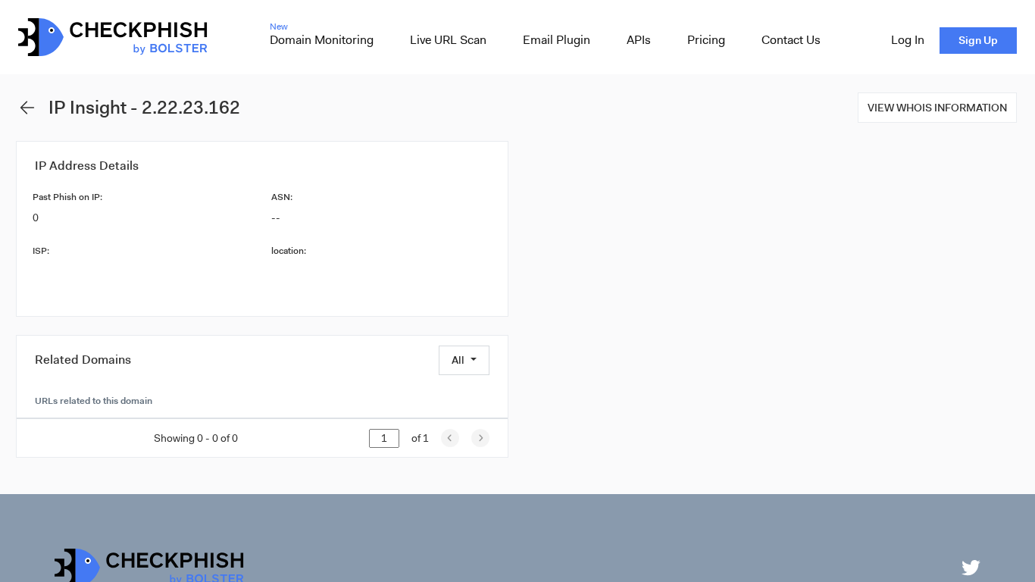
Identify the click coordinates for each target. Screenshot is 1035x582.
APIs (639, 40)
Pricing (706, 40)
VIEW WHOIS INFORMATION (937, 107)
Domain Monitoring (322, 40)
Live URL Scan (448, 40)
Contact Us (791, 40)
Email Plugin (556, 40)
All (458, 360)
